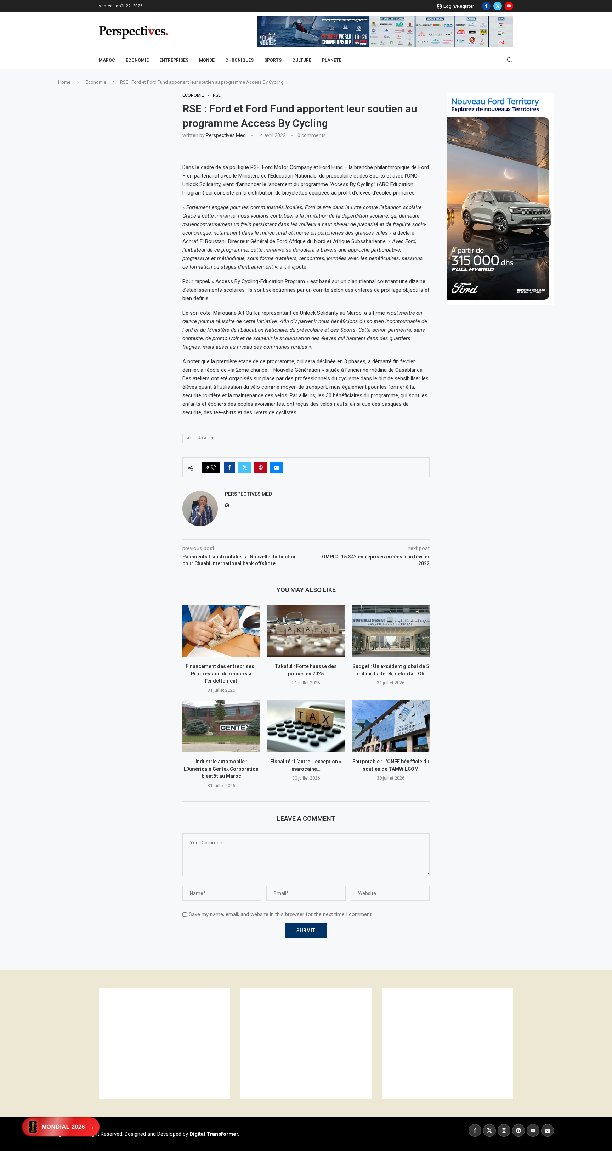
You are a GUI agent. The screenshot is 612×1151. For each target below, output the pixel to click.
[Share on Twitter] (244, 467)
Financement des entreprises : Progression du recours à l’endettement (221, 673)
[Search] (509, 60)
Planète (331, 60)
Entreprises (173, 60)
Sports (273, 60)
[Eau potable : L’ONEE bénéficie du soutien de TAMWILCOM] (391, 726)
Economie (137, 60)
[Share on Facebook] (229, 467)
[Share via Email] (276, 467)
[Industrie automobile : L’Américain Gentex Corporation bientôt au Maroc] (221, 726)
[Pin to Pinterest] (260, 467)
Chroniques (239, 60)
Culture (301, 60)
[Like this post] (213, 467)
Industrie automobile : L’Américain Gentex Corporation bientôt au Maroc (221, 769)
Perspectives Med (226, 135)
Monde (207, 60)
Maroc (107, 60)
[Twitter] (497, 6)
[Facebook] (486, 6)
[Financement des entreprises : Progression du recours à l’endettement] (221, 631)
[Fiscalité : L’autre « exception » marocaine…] (306, 726)
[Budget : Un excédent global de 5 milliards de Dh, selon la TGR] (391, 631)
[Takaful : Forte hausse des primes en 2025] (306, 631)
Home (64, 82)
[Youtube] (509, 6)
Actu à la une (201, 438)
